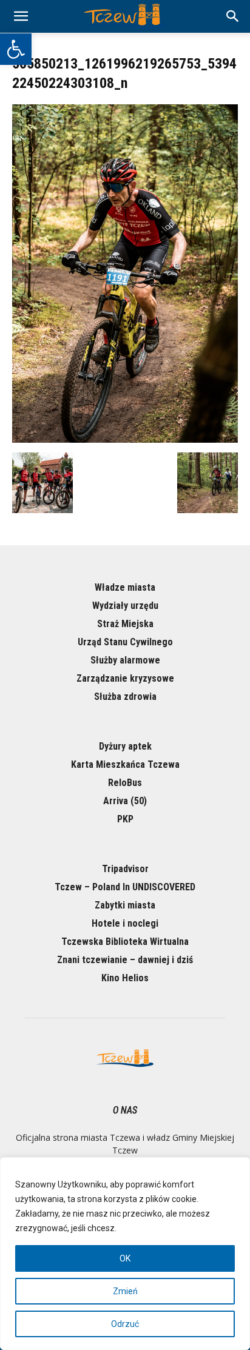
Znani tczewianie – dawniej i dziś (125, 959)
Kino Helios (125, 978)
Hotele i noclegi (125, 923)
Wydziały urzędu (125, 605)
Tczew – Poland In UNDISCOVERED (125, 887)
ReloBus (125, 782)
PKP (125, 819)
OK (125, 1258)
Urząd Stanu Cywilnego (125, 642)
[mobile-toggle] (20, 16)
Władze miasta (125, 587)
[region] (125, 1253)
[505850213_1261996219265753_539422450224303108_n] (125, 440)
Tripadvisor (125, 869)
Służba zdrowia (125, 696)
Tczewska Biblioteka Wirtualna (125, 941)
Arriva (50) (125, 801)
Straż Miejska (125, 624)
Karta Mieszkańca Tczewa (125, 764)
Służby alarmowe (125, 660)
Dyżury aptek (125, 746)
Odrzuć (125, 1324)
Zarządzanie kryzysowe (125, 678)
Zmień (125, 1291)
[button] (16, 49)
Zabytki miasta (125, 905)
